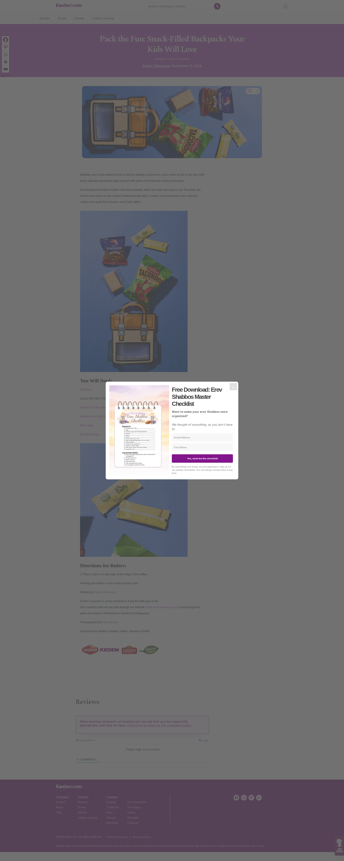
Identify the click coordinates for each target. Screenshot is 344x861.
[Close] (233, 386)
